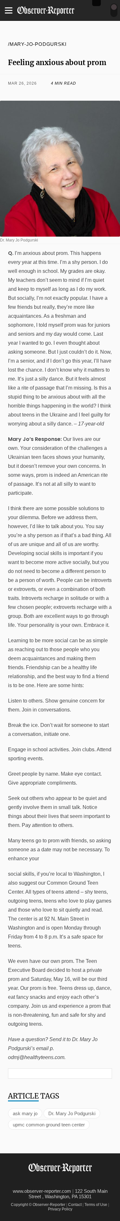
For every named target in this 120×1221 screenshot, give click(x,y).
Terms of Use (95, 1204)
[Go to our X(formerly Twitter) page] (57, 1181)
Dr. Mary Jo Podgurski (71, 1113)
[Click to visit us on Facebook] (20, 93)
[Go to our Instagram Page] (72, 1181)
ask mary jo (25, 1113)
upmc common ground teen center (49, 1124)
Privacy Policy (60, 1209)
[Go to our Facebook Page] (43, 1181)
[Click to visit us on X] (47, 93)
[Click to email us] (73, 93)
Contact (75, 1204)
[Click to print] (100, 93)
